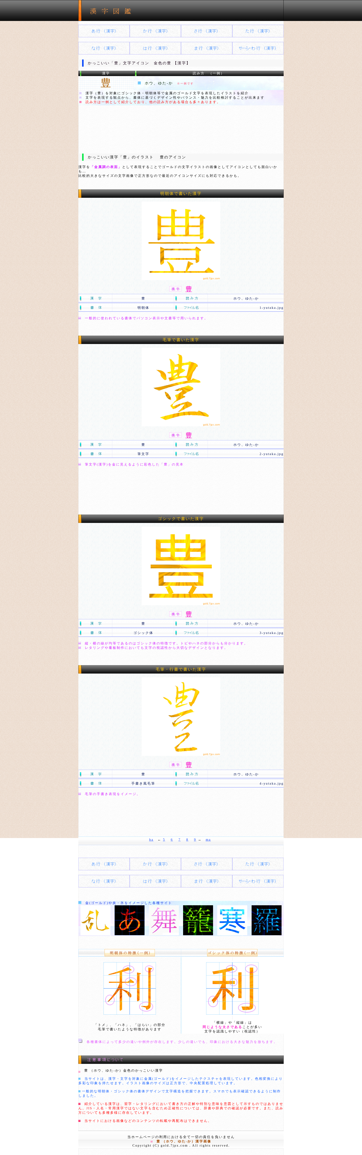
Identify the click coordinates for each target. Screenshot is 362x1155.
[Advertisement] (181, 126)
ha (151, 839)
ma (208, 839)
